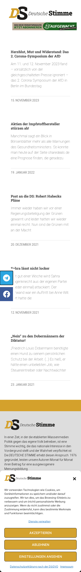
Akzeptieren (40, 533)
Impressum (66, 566)
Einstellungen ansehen (40, 557)
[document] (40, 286)
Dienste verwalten (40, 521)
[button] (74, 479)
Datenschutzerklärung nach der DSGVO (34, 566)
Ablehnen (40, 545)
